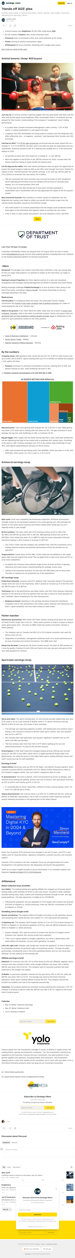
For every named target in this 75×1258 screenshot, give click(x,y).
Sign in (69, 3)
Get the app (47, 1249)
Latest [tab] (9, 1167)
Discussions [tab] (16, 1167)
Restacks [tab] (14, 1142)
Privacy (37, 1244)
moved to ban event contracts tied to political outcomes (37, 303)
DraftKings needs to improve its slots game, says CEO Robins (22, 1175)
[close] (56, 1189)
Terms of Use (47, 1219)
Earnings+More (11, 19)
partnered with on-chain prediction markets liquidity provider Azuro (28, 316)
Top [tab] (4, 1167)
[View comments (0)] (10, 26)
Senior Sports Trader (13, 339)
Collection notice (51, 1244)
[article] (37, 1176)
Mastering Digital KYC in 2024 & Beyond (25, 872)
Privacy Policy (52, 1221)
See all (5, 1209)
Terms (43, 1244)
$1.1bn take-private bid (29, 143)
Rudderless (6, 1185)
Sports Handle (32, 290)
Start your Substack (32, 1249)
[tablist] (10, 1143)
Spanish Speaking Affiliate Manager (19, 343)
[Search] (71, 1167)
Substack (28, 1254)
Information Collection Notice (37, 1221)
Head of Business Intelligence (16, 336)
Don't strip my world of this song (14, 49)
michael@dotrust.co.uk (15, 254)
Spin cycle (6, 1173)
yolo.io (4, 1060)
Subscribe (61, 3)
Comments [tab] (6, 1142)
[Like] (3, 1180)
